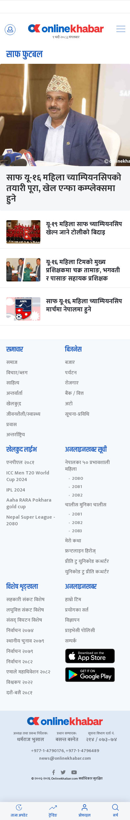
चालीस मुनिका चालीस (85, 505)
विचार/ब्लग (17, 373)
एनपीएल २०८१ (20, 463)
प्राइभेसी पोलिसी (80, 631)
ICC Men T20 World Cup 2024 (27, 476)
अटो (69, 404)
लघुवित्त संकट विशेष (25, 610)
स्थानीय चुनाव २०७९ (25, 641)
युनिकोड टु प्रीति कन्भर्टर (87, 572)
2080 (77, 478)
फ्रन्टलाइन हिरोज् (80, 551)
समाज (11, 362)
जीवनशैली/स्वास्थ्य (23, 414)
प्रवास (11, 425)
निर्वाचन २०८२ (19, 662)
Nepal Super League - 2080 (30, 521)
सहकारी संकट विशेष (25, 600)
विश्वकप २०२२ (19, 682)
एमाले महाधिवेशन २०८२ (28, 672)
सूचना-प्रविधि (77, 414)
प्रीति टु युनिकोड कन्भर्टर (87, 561)
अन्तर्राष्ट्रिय (15, 435)
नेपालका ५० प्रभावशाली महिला (87, 466)
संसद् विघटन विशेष (24, 620)
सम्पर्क (71, 641)
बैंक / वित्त (74, 393)
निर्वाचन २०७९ (19, 651)
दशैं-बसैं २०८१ (19, 693)
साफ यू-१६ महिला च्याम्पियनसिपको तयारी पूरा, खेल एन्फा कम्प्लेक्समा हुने (63, 188)
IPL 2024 (15, 490)
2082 (77, 495)
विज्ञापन (72, 620)
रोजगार (72, 383)
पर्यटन (71, 373)
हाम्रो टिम (73, 600)
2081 (77, 487)
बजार (70, 362)
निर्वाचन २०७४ (20, 631)
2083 (77, 531)
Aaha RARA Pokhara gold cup (28, 503)
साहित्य (12, 383)
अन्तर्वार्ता (14, 393)
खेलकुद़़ (13, 404)
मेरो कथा (73, 541)
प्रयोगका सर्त (76, 610)
